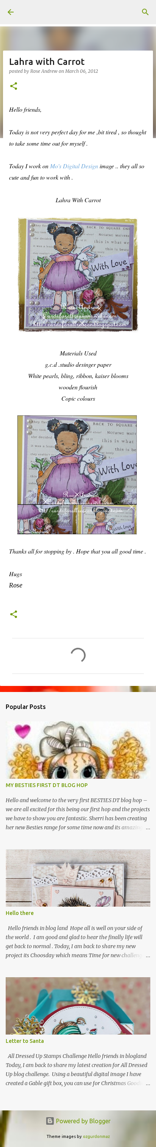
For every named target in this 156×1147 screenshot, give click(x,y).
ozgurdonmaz (96, 1136)
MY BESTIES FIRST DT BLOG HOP (47, 785)
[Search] (145, 12)
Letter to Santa (25, 1041)
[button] (13, 86)
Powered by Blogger (83, 1121)
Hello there (20, 913)
